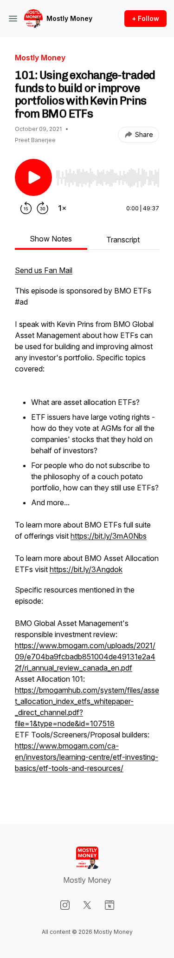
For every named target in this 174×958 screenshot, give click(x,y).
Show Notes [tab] (51, 238)
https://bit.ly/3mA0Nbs (109, 536)
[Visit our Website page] (109, 905)
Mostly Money (69, 18)
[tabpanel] (87, 529)
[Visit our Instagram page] (65, 905)
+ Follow (145, 18)
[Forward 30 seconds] (42, 208)
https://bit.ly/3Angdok (86, 569)
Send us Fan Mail (43, 270)
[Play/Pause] (33, 177)
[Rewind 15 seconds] (25, 208)
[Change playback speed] (62, 208)
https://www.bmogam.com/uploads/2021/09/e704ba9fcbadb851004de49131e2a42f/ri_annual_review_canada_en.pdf (85, 656)
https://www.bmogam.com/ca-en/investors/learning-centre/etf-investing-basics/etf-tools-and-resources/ (86, 757)
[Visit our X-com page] (87, 905)
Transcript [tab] (123, 239)
